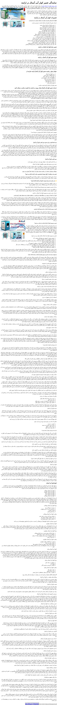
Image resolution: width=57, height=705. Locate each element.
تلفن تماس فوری (48, 704)
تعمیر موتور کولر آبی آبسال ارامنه (49, 6)
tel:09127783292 (32, 704)
